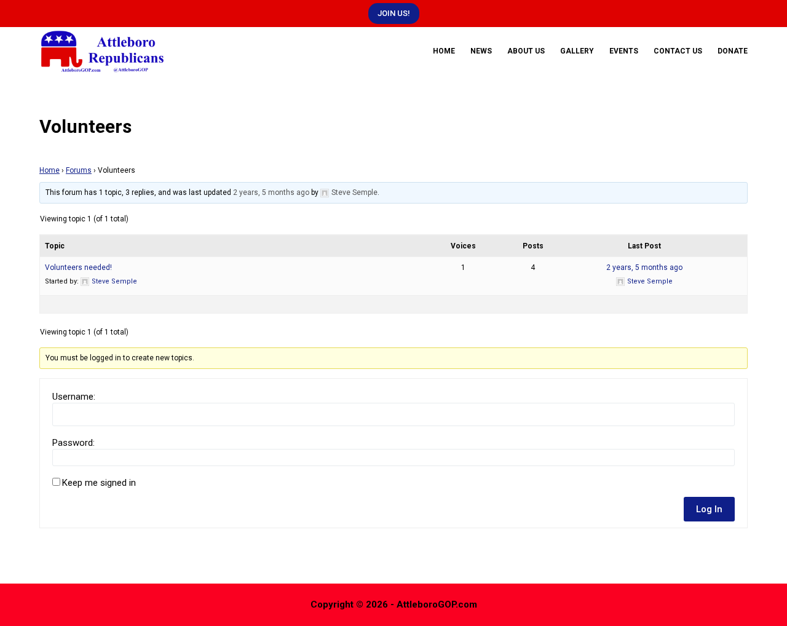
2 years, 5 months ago (271, 192)
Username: (73, 396)
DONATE (733, 51)
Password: (73, 442)
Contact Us (678, 51)
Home (444, 51)
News (481, 51)
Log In (709, 509)
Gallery (577, 51)
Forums (79, 170)
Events (623, 51)
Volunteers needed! (78, 267)
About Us (526, 51)
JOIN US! (394, 13)
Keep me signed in (99, 482)
